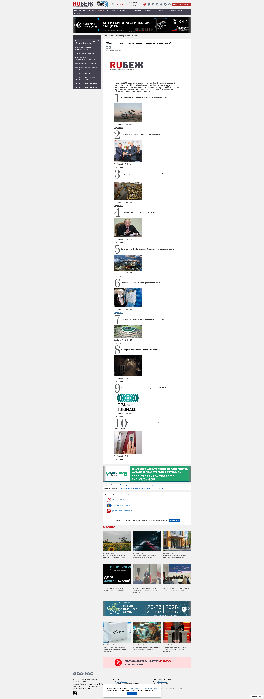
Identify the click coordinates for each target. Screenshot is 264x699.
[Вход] (119, 4)
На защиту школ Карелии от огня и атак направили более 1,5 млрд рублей (175, 557)
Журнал (86, 10)
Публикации (136, 10)
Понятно (132, 694)
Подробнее (118, 313)
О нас (76, 14)
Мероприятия (150, 10)
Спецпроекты (97, 10)
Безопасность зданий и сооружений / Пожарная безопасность (87, 42)
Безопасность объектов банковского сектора (87, 68)
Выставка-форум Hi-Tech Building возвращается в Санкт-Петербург (113, 589)
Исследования (122, 10)
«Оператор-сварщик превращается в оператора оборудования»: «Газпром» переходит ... (145, 590)
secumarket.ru (171, 690)
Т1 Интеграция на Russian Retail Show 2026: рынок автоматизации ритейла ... (146, 648)
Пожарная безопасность (120, 505)
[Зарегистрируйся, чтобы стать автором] (113, 4)
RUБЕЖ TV (111, 10)
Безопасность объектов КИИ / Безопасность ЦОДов (85, 78)
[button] (129, 31)
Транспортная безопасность (84, 53)
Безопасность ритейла (82, 73)
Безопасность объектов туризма (86, 83)
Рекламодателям (174, 10)
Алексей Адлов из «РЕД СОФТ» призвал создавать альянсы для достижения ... (176, 589)
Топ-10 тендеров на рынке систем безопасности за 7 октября (141, 488)
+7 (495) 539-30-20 (122, 682)
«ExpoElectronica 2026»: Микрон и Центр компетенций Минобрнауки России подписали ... (175, 649)
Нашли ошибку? (256, 697)
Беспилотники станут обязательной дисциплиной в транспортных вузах (114, 557)
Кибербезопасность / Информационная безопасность (86, 58)
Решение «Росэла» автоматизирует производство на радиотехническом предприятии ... (114, 649)
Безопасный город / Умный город (86, 63)
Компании (162, 10)
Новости (77, 10)
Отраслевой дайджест (182, 4)
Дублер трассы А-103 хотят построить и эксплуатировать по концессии (145, 557)
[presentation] (74, 25)
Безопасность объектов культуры (86, 87)
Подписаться (174, 521)
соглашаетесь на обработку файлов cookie (143, 688)
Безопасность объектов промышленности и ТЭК (83, 48)
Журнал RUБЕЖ (117, 499)
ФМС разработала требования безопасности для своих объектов (143, 485)
